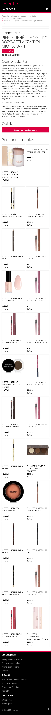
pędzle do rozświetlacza (13, 18)
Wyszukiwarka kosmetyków (14, 679)
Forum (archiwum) (10, 683)
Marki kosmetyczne (10, 667)
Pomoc (5, 670)
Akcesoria (15, 16)
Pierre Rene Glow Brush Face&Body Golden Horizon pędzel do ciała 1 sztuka (10, 177)
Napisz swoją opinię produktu (25, 130)
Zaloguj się (7, 703)
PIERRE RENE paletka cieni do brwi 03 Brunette (36, 468)
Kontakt (5, 691)
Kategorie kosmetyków (12, 659)
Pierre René (11, 32)
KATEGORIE (9, 9)
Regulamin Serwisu (10, 687)
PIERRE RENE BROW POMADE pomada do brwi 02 (11, 384)
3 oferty (29, 645)
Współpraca (7, 700)
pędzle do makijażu (28, 16)
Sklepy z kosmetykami (11, 663)
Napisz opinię (8, 51)
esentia (10, 3)
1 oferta (5, 183)
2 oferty (29, 160)
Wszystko (5, 16)
